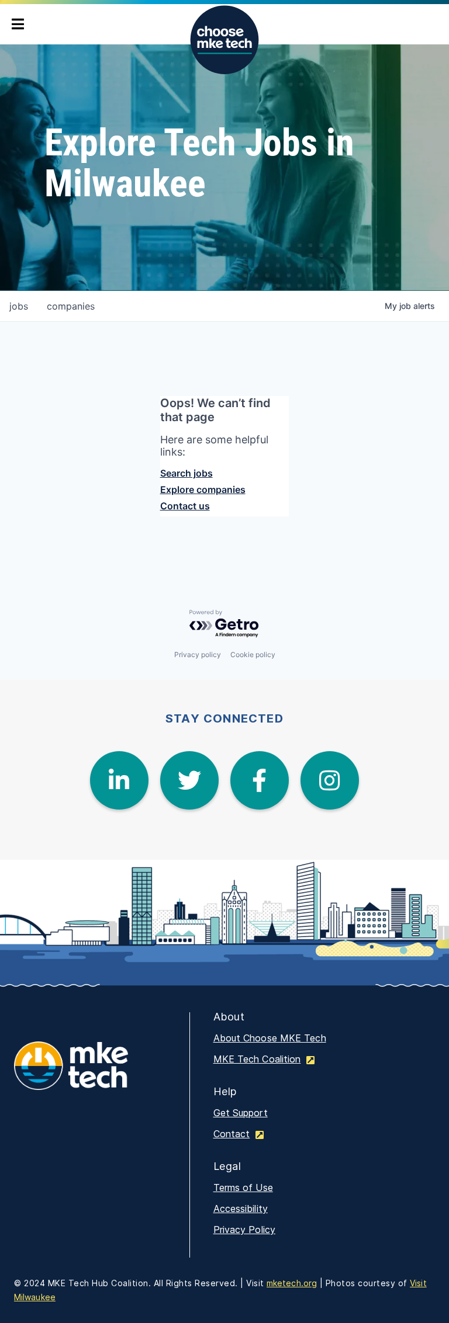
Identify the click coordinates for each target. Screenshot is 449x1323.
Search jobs (186, 473)
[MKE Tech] (90, 1073)
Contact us (185, 506)
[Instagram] (330, 780)
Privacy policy (197, 654)
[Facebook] (259, 780)
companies (71, 306)
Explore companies (203, 489)
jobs (18, 306)
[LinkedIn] (119, 780)
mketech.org (292, 1283)
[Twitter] (189, 780)
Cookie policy (252, 654)
